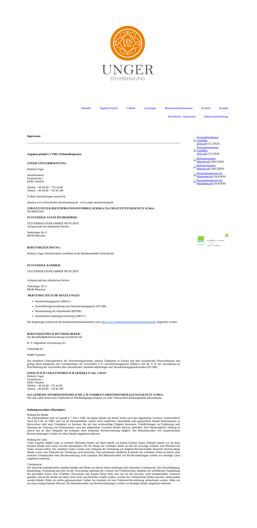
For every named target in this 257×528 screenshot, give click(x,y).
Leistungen (150, 108)
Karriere (205, 108)
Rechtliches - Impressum (181, 116)
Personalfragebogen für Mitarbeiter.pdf (209, 175)
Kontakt (223, 108)
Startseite (86, 108)
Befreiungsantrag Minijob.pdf (206, 160)
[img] (128, 56)
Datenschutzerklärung (216, 116)
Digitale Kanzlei (109, 108)
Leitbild (131, 108)
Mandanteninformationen (179, 108)
